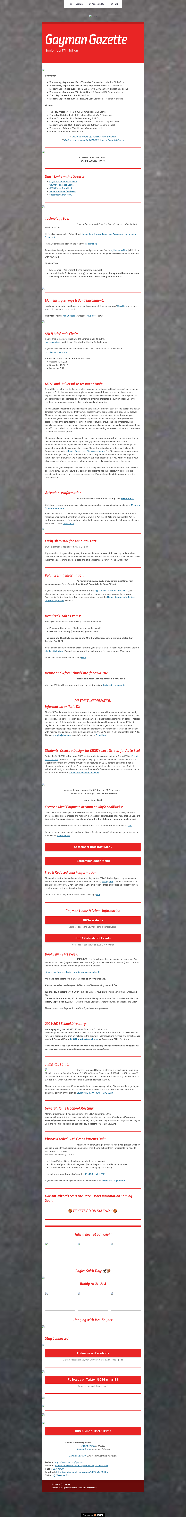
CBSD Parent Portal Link (60, 188)
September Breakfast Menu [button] (93, 847)
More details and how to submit (84, 772)
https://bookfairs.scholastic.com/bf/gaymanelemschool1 (72, 972)
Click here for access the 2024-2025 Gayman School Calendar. (94, 140)
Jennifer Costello (77, 1455)
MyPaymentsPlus (119, 250)
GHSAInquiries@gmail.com (84, 1039)
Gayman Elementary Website (63, 181)
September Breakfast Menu (62, 191)
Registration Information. (115, 685)
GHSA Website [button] (93, 920)
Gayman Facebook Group (61, 185)
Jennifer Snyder (83, 1449)
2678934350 (59, 1469)
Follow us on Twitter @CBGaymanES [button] (93, 1379)
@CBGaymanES (61, 1475)
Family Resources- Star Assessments (86, 451)
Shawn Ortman (88, 1446)
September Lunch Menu (60, 194)
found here (101, 735)
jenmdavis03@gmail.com (113, 1180)
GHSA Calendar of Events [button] (93, 938)
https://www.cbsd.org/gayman (69, 1462)
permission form (53, 342)
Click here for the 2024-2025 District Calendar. (93, 136)
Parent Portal (127, 498)
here (130, 825)
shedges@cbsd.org (54, 651)
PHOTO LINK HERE (95, 1174)
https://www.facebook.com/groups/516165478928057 (82, 1472)
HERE (83, 657)
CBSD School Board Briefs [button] (93, 1431)
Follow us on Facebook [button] (93, 1353)
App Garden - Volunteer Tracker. (110, 590)
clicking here (107, 881)
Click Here (122, 306)
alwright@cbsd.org (62, 735)
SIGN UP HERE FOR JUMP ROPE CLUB (95, 1093)
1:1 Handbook (91, 243)
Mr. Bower (91, 315)
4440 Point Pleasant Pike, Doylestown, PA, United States (81, 1465)
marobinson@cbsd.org (56, 352)
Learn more (68, 523)
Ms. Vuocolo (69, 315)
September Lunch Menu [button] (93, 861)
